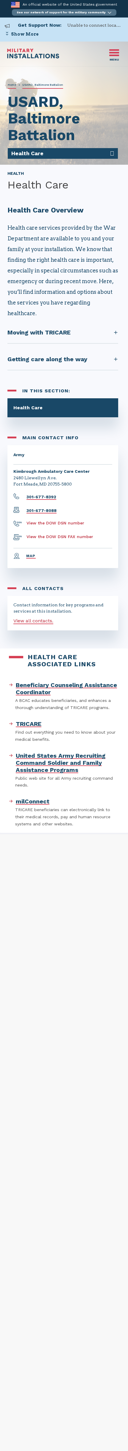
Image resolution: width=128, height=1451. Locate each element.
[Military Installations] (33, 57)
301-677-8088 (41, 510)
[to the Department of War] (15, 4)
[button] (64, 12)
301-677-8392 (41, 496)
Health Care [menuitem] (27, 153)
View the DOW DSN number (55, 523)
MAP (31, 556)
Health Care (28, 407)
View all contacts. (33, 621)
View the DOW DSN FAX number (59, 536)
